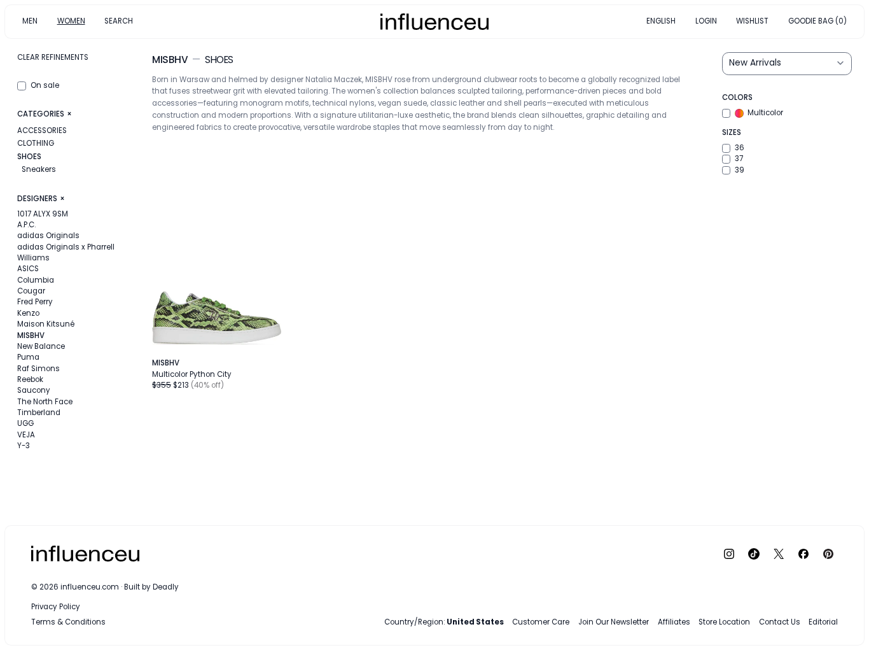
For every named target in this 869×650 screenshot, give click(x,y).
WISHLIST (752, 21)
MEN (30, 21)
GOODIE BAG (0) (817, 21)
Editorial (823, 622)
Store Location (724, 622)
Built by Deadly (151, 587)
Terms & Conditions (68, 622)
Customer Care (540, 622)
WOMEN (71, 21)
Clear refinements (52, 57)
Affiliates (674, 622)
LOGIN (706, 21)
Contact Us (779, 622)
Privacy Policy (55, 607)
